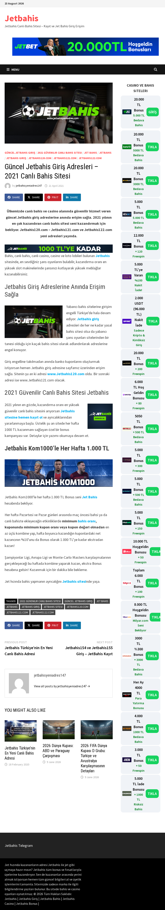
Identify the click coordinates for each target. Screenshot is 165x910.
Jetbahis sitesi (74, 581)
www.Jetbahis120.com (65, 374)
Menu (15, 69)
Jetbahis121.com (65, 158)
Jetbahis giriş (88, 319)
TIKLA (152, 147)
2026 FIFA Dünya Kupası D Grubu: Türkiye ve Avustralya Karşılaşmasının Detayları (94, 758)
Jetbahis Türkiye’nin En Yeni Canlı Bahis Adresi (20, 753)
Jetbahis (21, 18)
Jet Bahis (89, 497)
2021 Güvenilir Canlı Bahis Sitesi (59, 152)
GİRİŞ (152, 112)
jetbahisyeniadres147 (29, 186)
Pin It (55, 197)
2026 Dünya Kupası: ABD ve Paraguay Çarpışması (58, 750)
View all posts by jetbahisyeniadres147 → (62, 686)
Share (16, 197)
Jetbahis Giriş (16, 158)
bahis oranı (87, 521)
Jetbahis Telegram (19, 845)
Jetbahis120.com (39, 158)
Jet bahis (90, 152)
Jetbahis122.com (90, 158)
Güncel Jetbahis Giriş (20, 152)
